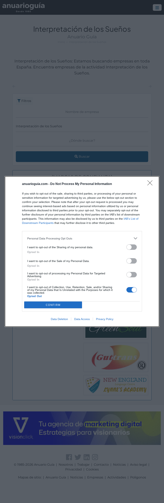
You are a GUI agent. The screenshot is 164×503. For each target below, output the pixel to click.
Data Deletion (59, 319)
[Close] (151, 184)
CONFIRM (53, 304)
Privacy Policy (104, 319)
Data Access (82, 319)
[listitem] (82, 238)
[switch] (131, 247)
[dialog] (82, 251)
